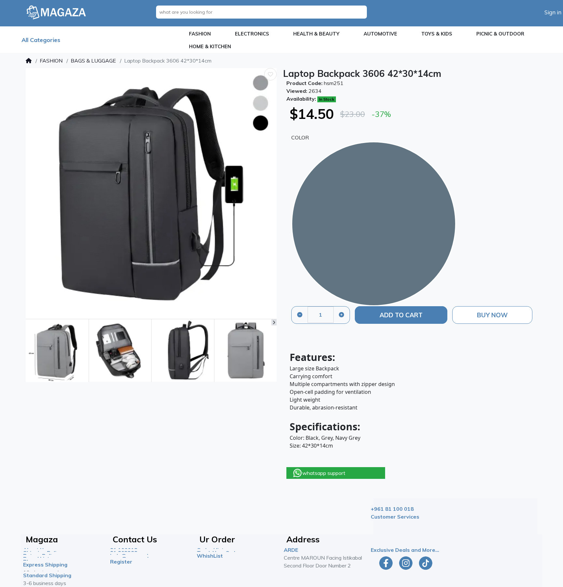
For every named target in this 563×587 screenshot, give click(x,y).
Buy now (492, 315)
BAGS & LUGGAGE (93, 60)
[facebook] (384, 563)
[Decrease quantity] (300, 315)
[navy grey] (373, 223)
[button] (199, 34)
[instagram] (406, 563)
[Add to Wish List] (270, 74)
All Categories (41, 40)
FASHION (52, 60)
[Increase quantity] (341, 315)
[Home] (29, 60)
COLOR (300, 137)
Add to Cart (401, 315)
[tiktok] (427, 563)
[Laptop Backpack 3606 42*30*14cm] (151, 193)
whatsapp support (323, 473)
